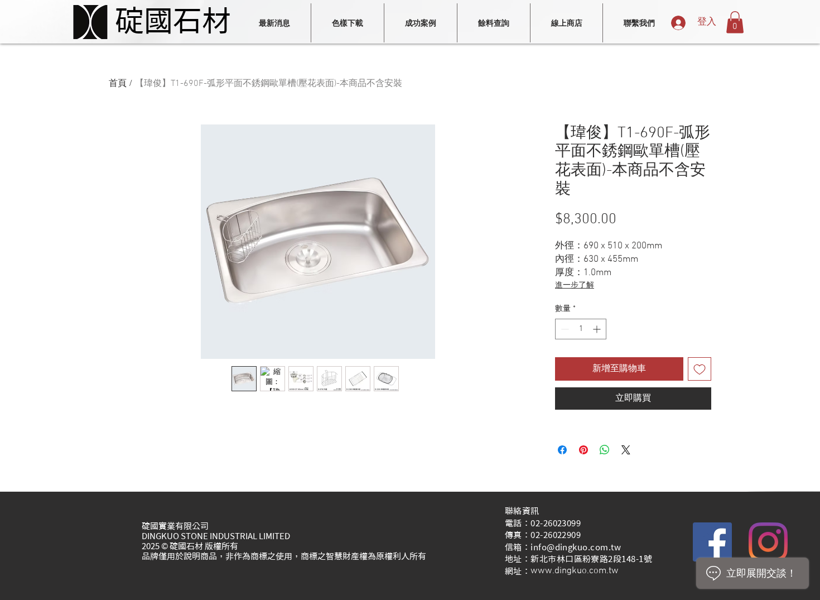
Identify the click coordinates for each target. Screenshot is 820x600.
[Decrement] (564, 329)
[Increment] (598, 329)
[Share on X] (626, 450)
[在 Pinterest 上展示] (583, 450)
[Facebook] (712, 541)
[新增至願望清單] (699, 369)
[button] (735, 22)
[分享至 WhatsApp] (604, 450)
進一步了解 (574, 285)
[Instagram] (768, 541)
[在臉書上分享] (562, 450)
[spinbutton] (581, 329)
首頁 (118, 83)
